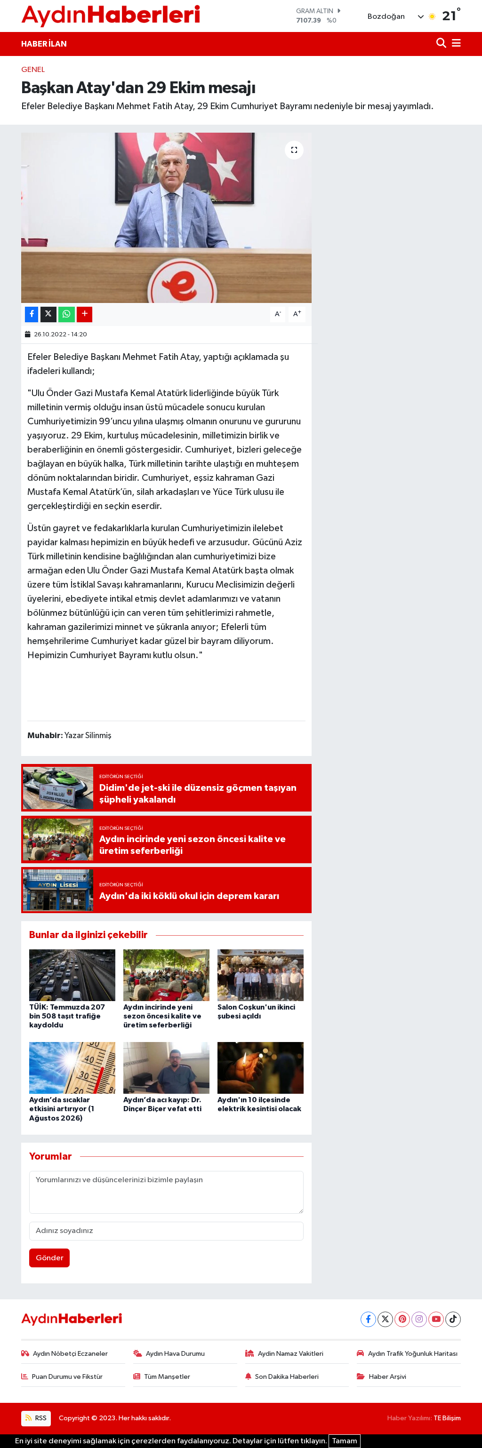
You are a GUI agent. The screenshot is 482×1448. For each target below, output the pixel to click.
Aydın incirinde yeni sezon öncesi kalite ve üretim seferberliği (162, 1016)
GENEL (33, 70)
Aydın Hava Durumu (175, 1353)
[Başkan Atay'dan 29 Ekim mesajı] (166, 218)
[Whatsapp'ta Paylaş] (66, 314)
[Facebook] (368, 1319)
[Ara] (442, 44)
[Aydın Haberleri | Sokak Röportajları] (110, 16)
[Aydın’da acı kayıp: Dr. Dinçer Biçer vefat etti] (166, 1068)
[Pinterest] (402, 1319)
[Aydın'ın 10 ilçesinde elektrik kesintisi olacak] (260, 1068)
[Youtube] (436, 1319)
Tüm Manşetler (167, 1376)
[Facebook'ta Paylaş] (31, 314)
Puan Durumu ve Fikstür (67, 1376)
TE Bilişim (447, 1418)
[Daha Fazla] (84, 314)
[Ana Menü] (454, 44)
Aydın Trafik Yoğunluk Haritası (413, 1353)
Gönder (50, 1258)
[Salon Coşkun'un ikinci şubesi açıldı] (260, 975)
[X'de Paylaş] (48, 314)
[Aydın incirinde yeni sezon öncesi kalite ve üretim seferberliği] (166, 975)
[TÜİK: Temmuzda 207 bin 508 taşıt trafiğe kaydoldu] (72, 975)
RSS (40, 1418)
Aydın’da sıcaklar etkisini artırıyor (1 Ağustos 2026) (62, 1109)
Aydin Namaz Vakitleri (290, 1353)
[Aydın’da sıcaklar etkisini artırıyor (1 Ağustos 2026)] (72, 1068)
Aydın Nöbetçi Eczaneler (70, 1353)
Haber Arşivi (387, 1376)
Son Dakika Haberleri (287, 1376)
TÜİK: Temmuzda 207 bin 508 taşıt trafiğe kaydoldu (67, 1016)
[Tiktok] (453, 1319)
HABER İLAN (44, 44)
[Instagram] (419, 1319)
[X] (385, 1319)
